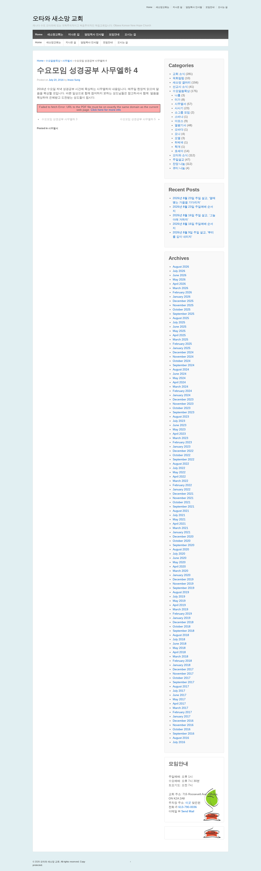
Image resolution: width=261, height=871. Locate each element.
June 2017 (179, 695)
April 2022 (179, 476)
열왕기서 (180, 125)
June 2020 (179, 558)
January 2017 (181, 716)
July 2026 (179, 271)
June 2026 (179, 275)
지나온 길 (177, 7)
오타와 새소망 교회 (58, 18)
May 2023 (179, 429)
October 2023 (181, 408)
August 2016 (181, 737)
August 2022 (181, 463)
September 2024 (183, 365)
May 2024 (179, 378)
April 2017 (179, 703)
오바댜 (179, 129)
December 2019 (183, 579)
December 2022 (183, 450)
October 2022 (181, 455)
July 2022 (179, 468)
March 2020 (180, 570)
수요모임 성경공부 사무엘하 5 (138, 119)
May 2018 (179, 647)
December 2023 (183, 399)
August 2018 (181, 635)
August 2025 (181, 318)
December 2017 (183, 669)
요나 (177, 133)
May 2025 (179, 330)
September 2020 (183, 545)
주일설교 (178, 159)
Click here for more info (106, 109)
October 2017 (181, 677)
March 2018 (180, 656)
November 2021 (183, 498)
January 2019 (181, 617)
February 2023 (182, 442)
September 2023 (183, 412)
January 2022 (181, 489)
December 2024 (183, 352)
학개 (177, 146)
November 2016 (183, 725)
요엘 (177, 138)
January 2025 (181, 348)
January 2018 (181, 665)
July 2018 (179, 639)
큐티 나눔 (179, 168)
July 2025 (179, 322)
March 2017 (180, 707)
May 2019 (179, 600)
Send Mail (187, 811)
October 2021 (181, 502)
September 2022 (183, 459)
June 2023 (179, 425)
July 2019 (179, 596)
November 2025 (183, 305)
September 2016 (183, 733)
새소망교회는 (162, 7)
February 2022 (182, 485)
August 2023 (181, 416)
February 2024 (182, 390)
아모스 (179, 121)
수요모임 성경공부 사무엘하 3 (59, 119)
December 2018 (183, 622)
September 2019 (183, 588)
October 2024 (181, 360)
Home (149, 7)
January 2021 (181, 532)
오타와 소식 (180, 155)
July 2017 (179, 690)
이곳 (188, 802)
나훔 (177, 95)
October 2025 (181, 309)
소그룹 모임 (182, 112)
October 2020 (181, 540)
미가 (177, 99)
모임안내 (210, 7)
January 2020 (181, 575)
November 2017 (183, 673)
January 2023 (181, 446)
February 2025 (182, 343)
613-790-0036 (187, 807)
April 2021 (179, 523)
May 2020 (179, 562)
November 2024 (183, 356)
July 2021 (179, 515)
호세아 (179, 151)
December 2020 (183, 536)
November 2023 (183, 403)
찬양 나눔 (179, 163)
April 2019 (179, 605)
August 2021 (181, 510)
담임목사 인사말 (194, 7)
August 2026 (181, 266)
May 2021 (179, 519)
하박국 (179, 142)
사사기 (179, 108)
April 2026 (179, 283)
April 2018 (179, 652)
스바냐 (179, 116)
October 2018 (181, 626)
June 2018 (179, 643)
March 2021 (180, 528)
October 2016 (181, 729)
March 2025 (180, 339)
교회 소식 (179, 73)
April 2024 (179, 382)
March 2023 (180, 438)
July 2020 (179, 553)
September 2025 (183, 313)
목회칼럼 (178, 78)
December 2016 (183, 720)
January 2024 (181, 395)
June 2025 (179, 326)
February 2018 (182, 660)
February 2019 (182, 613)
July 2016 (179, 742)
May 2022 (179, 472)
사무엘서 (67, 60)
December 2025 (183, 301)
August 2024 (181, 369)
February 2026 (182, 292)
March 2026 (180, 288)
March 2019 (180, 609)
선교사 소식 (180, 86)
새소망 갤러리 (182, 82)
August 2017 (181, 686)
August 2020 (181, 549)
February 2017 (182, 712)
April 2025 (179, 335)
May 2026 (179, 279)
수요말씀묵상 (53, 60)
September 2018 (183, 630)
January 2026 (181, 296)
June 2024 (179, 373)
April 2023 (179, 433)
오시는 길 (223, 7)
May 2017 (179, 699)
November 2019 (183, 583)
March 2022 (180, 480)
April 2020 (179, 566)
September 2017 (183, 682)
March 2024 (180, 386)
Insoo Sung (73, 80)
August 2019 (181, 592)
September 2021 (183, 506)
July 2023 (179, 420)
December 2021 (183, 493)
